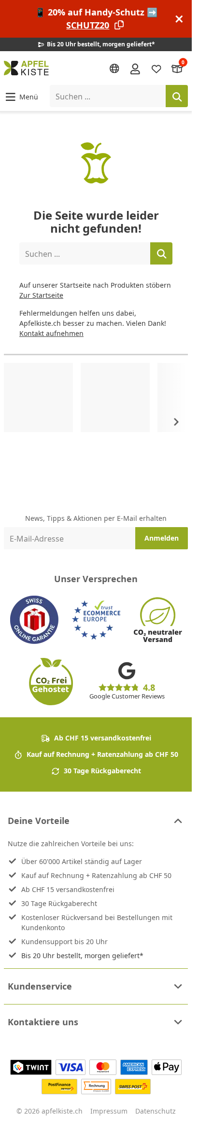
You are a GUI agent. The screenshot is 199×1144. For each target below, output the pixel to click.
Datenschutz (155, 1111)
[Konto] (135, 68)
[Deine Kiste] (177, 68)
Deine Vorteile (39, 820)
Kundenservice (40, 986)
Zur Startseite (41, 295)
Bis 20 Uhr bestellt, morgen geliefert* (82, 955)
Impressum (109, 1111)
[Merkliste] (156, 68)
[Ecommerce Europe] (96, 620)
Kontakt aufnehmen (51, 333)
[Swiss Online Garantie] (34, 620)
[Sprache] (114, 68)
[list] (96, 421)
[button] (21, 96)
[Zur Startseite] (26, 68)
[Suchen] (177, 96)
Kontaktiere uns (43, 1022)
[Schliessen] (179, 19)
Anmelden (161, 538)
